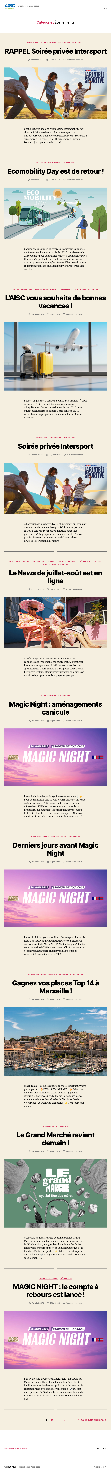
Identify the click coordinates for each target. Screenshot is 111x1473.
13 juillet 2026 (54, 455)
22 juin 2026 (55, 862)
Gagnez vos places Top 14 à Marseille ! (55, 987)
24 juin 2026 (55, 721)
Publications (49, 564)
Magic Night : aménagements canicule (55, 708)
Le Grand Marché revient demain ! (55, 1139)
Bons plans (32, 43)
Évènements (64, 43)
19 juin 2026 (55, 999)
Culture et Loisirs (31, 561)
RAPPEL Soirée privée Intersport (55, 51)
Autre (16, 290)
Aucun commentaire (75, 60)
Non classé (78, 43)
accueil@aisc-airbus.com (15, 1448)
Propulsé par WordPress (29, 1467)
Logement (98, 561)
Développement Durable (48, 163)
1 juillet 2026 (55, 589)
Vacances (93, 290)
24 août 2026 (54, 180)
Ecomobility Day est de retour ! (55, 171)
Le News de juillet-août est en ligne (55, 577)
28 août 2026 (54, 60)
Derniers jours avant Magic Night (55, 849)
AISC (14, 1467)
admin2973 (38, 60)
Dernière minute (48, 43)
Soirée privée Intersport (55, 446)
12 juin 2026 (55, 1303)
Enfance (72, 561)
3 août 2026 (55, 314)
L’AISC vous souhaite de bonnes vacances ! (55, 302)
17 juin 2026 (55, 1151)
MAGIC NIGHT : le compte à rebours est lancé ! (55, 1290)
